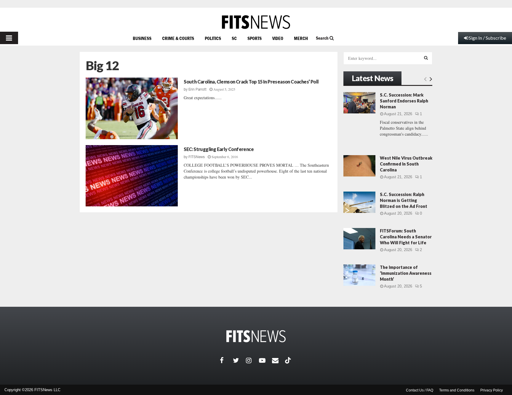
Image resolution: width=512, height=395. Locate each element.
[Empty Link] (425, 78)
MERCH (301, 38)
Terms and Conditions (456, 390)
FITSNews (196, 157)
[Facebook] (226, 360)
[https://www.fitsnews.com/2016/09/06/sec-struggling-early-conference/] (132, 176)
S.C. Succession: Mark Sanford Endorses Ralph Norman (404, 100)
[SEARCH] (426, 58)
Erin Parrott (197, 89)
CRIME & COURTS (178, 38)
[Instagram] (252, 360)
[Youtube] (265, 360)
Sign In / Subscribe (487, 38)
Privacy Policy (491, 390)
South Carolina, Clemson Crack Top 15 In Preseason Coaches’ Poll (251, 81)
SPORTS (254, 38)
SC (234, 38)
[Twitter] (239, 360)
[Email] (278, 360)
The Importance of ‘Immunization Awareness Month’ (405, 273)
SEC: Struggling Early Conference (219, 149)
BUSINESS (142, 38)
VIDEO (277, 38)
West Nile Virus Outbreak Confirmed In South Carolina (406, 163)
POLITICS (213, 38)
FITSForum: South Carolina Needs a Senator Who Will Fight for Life (406, 236)
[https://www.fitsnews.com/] (256, 22)
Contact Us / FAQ (419, 390)
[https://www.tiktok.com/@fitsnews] (288, 360)
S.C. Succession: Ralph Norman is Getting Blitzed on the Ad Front (403, 200)
